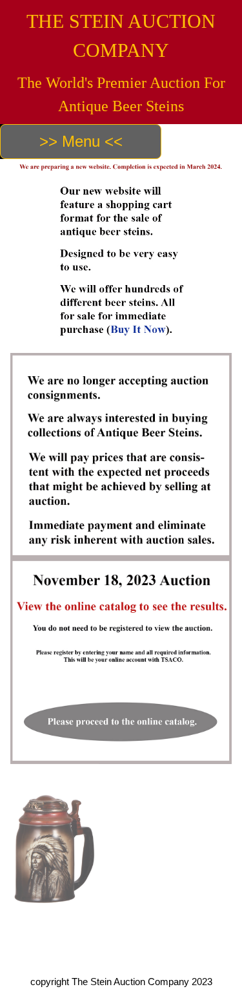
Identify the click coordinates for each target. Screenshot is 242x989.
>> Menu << (81, 141)
